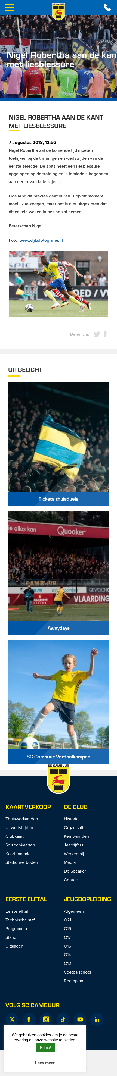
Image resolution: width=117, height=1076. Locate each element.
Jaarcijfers (73, 845)
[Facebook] (28, 1019)
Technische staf (20, 920)
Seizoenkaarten (20, 845)
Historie (71, 819)
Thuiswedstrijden (21, 819)
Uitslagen (14, 946)
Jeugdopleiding (87, 899)
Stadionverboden (21, 862)
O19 (67, 928)
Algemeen (74, 911)
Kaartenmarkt (18, 854)
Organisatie (75, 827)
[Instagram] (46, 1019)
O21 (67, 920)
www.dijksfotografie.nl (41, 240)
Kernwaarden (76, 836)
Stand (10, 937)
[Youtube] (80, 1019)
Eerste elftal (26, 899)
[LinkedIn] (96, 1019)
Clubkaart (14, 836)
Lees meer (45, 1063)
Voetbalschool (77, 972)
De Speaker (75, 871)
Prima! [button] (45, 1047)
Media (70, 862)
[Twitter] (12, 1019)
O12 (67, 963)
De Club (76, 807)
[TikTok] (62, 1019)
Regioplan (73, 981)
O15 (67, 946)
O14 (67, 955)
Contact (71, 880)
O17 (67, 937)
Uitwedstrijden (19, 827)
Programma (16, 928)
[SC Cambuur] (58, 12)
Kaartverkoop (28, 807)
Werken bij (74, 854)
